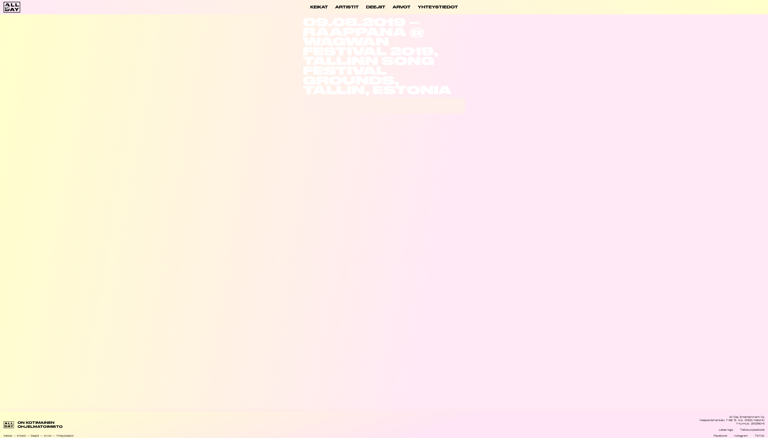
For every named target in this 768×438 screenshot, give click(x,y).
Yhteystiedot (65, 435)
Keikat (8, 435)
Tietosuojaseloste (752, 429)
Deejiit (35, 435)
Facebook (720, 435)
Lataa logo (726, 429)
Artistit (21, 435)
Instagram (741, 435)
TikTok (759, 435)
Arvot (47, 435)
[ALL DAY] (42, 7)
